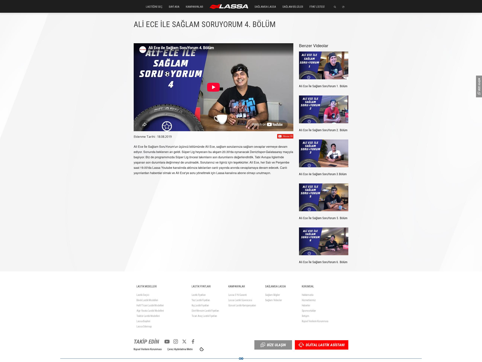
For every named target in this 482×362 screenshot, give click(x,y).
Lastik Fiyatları (199, 294)
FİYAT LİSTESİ (317, 6)
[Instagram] (175, 341)
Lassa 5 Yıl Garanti (237, 294)
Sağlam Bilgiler (272, 294)
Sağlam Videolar (273, 300)
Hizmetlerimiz (309, 300)
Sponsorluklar (309, 310)
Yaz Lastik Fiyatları (201, 300)
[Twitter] (184, 341)
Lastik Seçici (143, 294)
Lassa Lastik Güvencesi (240, 300)
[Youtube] (167, 341)
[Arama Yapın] (333, 7)
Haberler (306, 305)
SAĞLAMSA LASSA (265, 6)
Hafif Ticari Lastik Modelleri (150, 305)
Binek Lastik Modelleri (147, 300)
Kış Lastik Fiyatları (200, 305)
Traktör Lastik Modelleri (148, 315)
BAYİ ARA (174, 6)
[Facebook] (193, 341)
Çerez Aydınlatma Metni (180, 349)
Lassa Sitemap (144, 326)
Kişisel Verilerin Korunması (315, 321)
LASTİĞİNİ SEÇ (154, 6)
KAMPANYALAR (194, 6)
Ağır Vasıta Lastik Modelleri (150, 310)
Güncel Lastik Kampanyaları (242, 305)
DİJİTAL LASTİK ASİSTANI (325, 345)
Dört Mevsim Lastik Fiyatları (205, 310)
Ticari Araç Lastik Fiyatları (204, 315)
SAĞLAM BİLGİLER (292, 6)
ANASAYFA (229, 6)
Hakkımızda (307, 294)
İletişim (305, 315)
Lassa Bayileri (143, 321)
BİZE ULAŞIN (276, 345)
